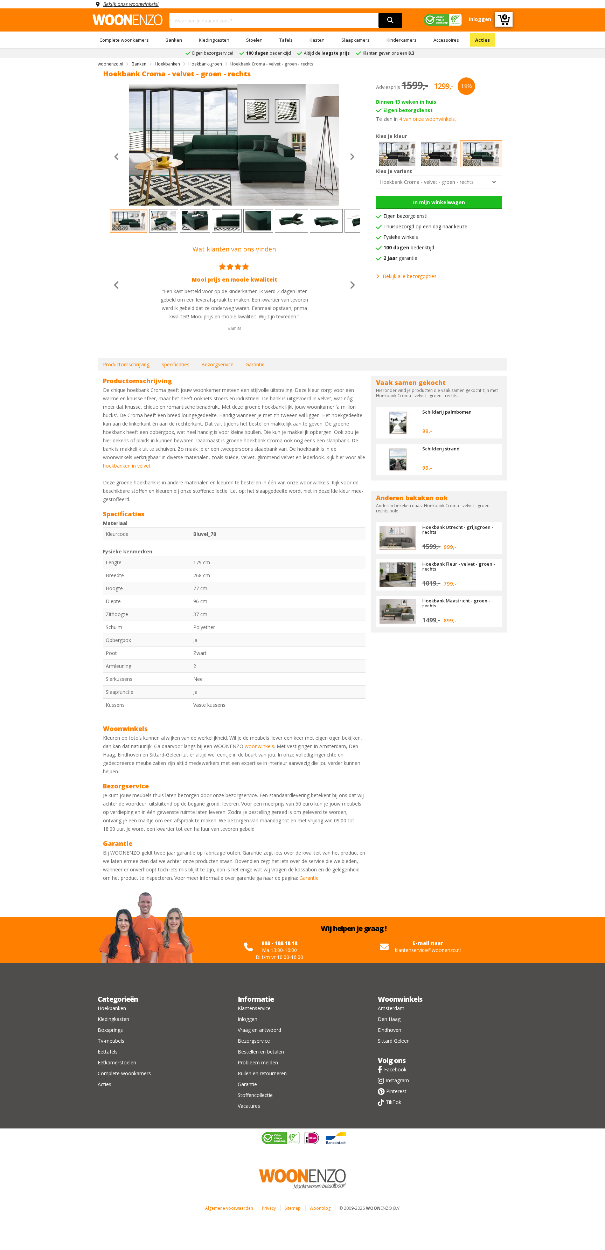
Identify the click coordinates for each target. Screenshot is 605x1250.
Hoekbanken (112, 1008)
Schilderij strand (441, 449)
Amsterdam (391, 1008)
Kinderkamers (402, 40)
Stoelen (254, 40)
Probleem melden (258, 1062)
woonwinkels (259, 746)
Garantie (255, 364)
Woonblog (320, 1208)
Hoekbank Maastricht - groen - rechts (456, 603)
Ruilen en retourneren (262, 1073)
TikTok (393, 1102)
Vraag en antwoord (259, 1030)
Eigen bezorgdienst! (405, 216)
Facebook (395, 1069)
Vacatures (249, 1106)
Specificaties (175, 364)
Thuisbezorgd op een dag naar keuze (425, 226)
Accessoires (446, 40)
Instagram (397, 1080)
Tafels (286, 40)
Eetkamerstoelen (117, 1062)
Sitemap (293, 1208)
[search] (390, 20)
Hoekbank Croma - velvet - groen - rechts (427, 182)
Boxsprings (110, 1030)
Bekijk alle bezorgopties (410, 276)
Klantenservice (254, 1008)
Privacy (269, 1208)
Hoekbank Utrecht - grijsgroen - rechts (457, 529)
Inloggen (247, 1019)
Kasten (317, 40)
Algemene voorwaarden (229, 1208)
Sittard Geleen (394, 1040)
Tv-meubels (111, 1040)
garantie (400, 258)
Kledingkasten (214, 40)
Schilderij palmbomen (447, 412)
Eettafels (108, 1051)
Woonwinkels (400, 999)
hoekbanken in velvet (127, 465)
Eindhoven (389, 1030)
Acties (482, 40)
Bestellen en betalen (261, 1051)
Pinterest (396, 1091)
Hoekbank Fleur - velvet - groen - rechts (458, 566)
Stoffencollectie (255, 1095)
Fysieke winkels (400, 237)
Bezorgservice (217, 364)
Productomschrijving (126, 364)
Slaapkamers (355, 40)
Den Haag (389, 1019)
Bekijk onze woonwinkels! (131, 4)
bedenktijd (408, 247)
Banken (174, 40)
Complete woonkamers (124, 40)
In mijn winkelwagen (439, 202)
